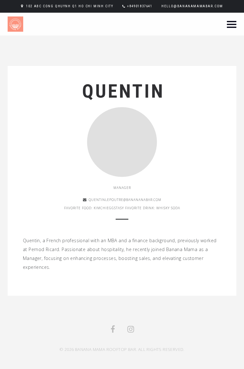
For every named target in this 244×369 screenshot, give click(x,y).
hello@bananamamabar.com (192, 6)
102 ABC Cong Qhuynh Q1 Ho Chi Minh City (69, 6)
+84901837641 (139, 6)
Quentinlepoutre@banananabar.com (125, 199)
